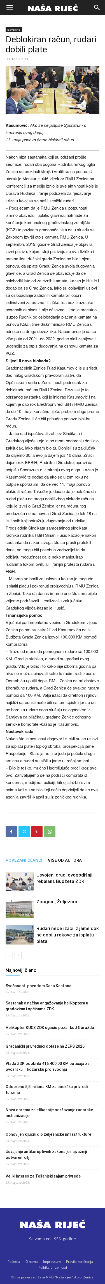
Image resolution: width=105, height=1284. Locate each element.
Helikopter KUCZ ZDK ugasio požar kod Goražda (50, 1027)
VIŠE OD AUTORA (65, 860)
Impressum (52, 1261)
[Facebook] (11, 831)
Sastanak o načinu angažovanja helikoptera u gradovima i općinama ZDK (47, 1006)
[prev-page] (9, 955)
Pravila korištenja (79, 1261)
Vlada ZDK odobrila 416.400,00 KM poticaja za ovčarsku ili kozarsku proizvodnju (48, 1066)
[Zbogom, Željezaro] (20, 908)
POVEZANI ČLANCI (24, 860)
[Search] (97, 7)
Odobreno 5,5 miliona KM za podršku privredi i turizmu (47, 1089)
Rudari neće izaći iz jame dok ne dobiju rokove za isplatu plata (67, 935)
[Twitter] (24, 831)
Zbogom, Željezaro (56, 901)
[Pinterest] (37, 831)
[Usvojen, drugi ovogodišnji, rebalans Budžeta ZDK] (20, 881)
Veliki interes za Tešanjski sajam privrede (43, 1176)
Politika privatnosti (52, 1267)
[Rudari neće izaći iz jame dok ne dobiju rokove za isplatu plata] (20, 935)
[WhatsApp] (49, 831)
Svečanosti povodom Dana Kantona (38, 986)
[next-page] (18, 955)
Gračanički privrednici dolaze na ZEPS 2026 (45, 1046)
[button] (9, 7)
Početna (14, 1261)
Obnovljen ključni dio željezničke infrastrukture (48, 1134)
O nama (31, 1261)
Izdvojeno (13, 29)
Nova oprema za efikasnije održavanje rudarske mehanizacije (49, 1113)
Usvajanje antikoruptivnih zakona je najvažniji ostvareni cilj (46, 1154)
